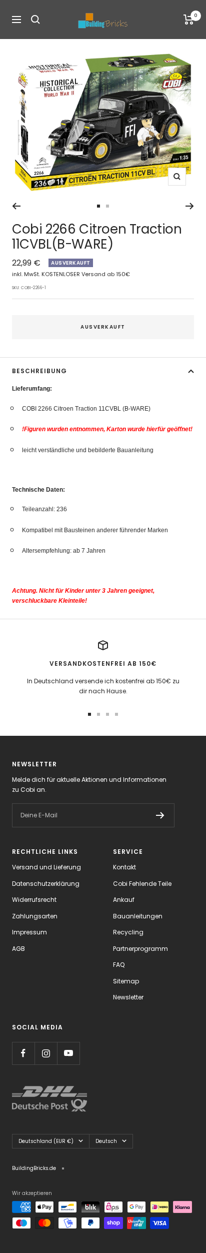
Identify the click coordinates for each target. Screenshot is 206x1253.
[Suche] (35, 19)
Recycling (128, 932)
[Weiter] (190, 206)
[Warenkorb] (189, 20)
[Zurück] (16, 206)
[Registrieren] (160, 815)
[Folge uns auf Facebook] (23, 1053)
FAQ (118, 964)
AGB (18, 948)
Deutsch (106, 1141)
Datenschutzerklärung (46, 883)
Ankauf (123, 899)
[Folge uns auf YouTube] (68, 1053)
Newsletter (128, 997)
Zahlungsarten (35, 916)
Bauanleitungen (137, 916)
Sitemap (126, 981)
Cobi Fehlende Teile (142, 883)
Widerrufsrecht (34, 899)
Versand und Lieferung (46, 867)
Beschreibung (39, 371)
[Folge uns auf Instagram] (45, 1053)
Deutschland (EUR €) (46, 1141)
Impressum (29, 932)
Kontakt (124, 867)
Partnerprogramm (140, 948)
